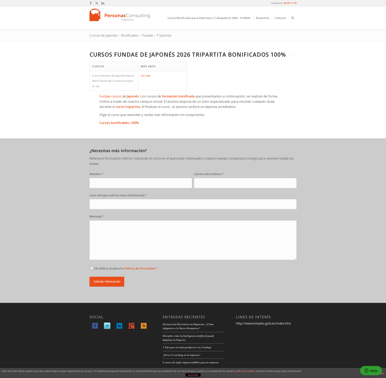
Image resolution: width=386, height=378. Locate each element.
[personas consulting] (119, 18)
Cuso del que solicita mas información (118, 195)
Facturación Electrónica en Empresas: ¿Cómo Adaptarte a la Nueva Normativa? (188, 326)
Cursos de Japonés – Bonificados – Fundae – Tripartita (130, 35)
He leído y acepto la (125, 268)
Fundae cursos (110, 96)
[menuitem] (209, 18)
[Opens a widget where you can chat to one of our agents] (371, 371)
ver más (146, 75)
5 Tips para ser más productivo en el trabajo (187, 347)
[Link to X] (97, 3)
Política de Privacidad (139, 268)
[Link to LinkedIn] (103, 3)
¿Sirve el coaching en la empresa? (181, 355)
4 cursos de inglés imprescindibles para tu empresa (191, 362)
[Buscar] (293, 18)
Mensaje (96, 216)
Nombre (96, 174)
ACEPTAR (193, 375)
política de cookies (245, 371)
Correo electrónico (208, 174)
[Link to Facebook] (90, 3)
